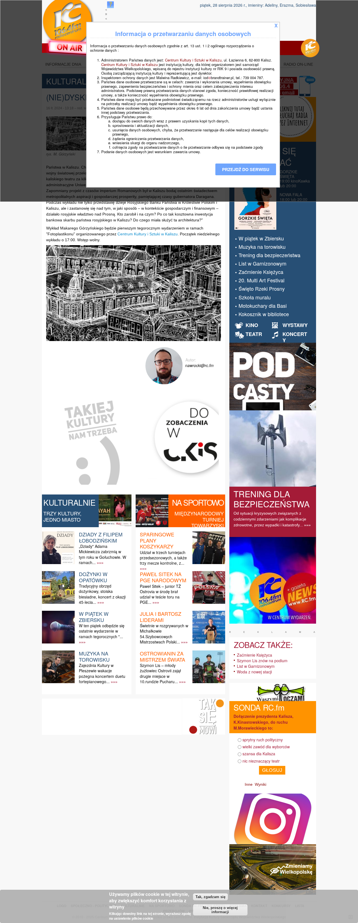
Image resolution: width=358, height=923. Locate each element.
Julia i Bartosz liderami (160, 616)
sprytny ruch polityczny (262, 739)
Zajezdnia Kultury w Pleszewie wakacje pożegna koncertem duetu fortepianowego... (102, 673)
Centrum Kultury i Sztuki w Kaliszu (147, 234)
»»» (100, 562)
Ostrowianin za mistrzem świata (162, 656)
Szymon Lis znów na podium (262, 660)
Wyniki (260, 784)
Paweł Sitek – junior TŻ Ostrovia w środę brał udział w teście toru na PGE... (160, 594)
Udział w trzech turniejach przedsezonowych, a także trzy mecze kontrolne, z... (163, 558)
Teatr (254, 334)
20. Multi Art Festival (261, 280)
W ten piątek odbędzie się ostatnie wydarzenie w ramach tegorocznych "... (101, 631)
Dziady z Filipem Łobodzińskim (101, 537)
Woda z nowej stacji (254, 671)
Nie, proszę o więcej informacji (220, 910)
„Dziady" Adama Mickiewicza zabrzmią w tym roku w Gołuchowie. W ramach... (102, 554)
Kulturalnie (69, 502)
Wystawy (295, 325)
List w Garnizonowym (262, 263)
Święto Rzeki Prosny (262, 288)
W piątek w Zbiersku (94, 616)
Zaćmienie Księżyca (261, 271)
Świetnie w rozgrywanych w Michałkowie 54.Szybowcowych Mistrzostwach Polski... (164, 634)
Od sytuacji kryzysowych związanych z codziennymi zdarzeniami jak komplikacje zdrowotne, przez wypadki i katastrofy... (270, 519)
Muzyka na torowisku (94, 656)
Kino (252, 325)
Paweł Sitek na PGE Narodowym (163, 577)
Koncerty (294, 337)
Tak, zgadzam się (210, 897)
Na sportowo (198, 502)
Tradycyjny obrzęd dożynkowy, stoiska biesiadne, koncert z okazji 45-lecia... (102, 594)
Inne (249, 784)
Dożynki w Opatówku (93, 577)
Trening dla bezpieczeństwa (269, 255)
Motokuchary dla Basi (263, 305)
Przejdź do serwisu (245, 169)
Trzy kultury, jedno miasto (62, 516)
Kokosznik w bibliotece (264, 314)
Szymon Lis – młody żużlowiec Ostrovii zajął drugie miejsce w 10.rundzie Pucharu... (160, 673)
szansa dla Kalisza (258, 753)
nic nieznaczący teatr (261, 761)
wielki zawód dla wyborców (266, 746)
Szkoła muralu (255, 297)
